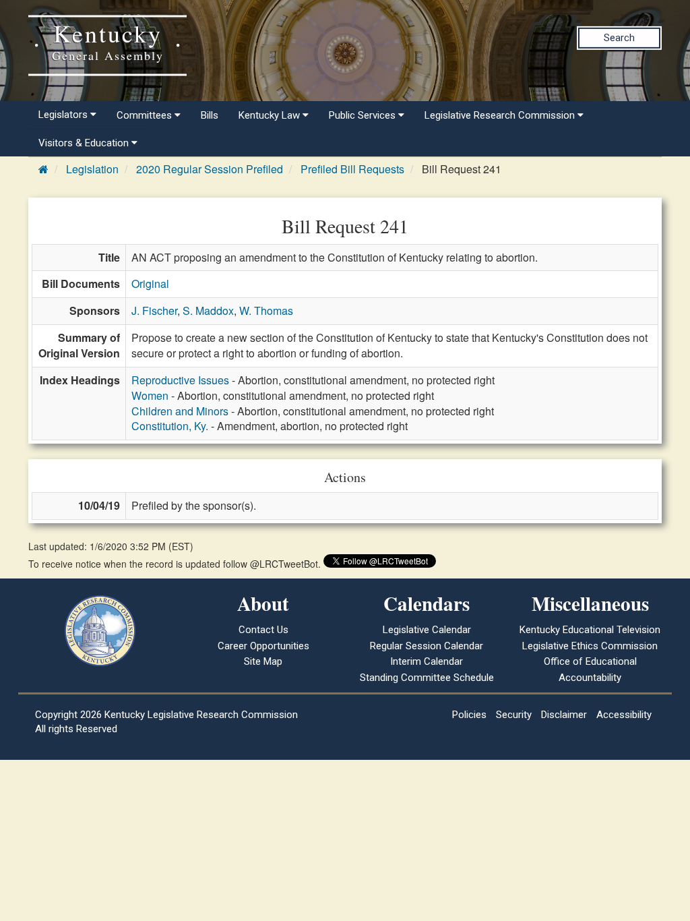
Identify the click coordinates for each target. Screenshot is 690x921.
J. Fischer (154, 310)
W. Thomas (266, 310)
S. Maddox (208, 310)
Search (619, 38)
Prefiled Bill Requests (352, 169)
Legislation (92, 169)
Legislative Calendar (427, 630)
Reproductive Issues (180, 380)
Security (514, 715)
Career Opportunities (263, 646)
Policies (469, 715)
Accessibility (624, 715)
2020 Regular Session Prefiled (209, 169)
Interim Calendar (426, 661)
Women (149, 395)
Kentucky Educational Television (590, 630)
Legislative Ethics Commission (590, 646)
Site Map (263, 661)
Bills (209, 115)
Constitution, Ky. (169, 426)
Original (150, 283)
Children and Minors (179, 411)
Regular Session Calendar (426, 646)
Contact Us (263, 630)
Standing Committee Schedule (427, 678)
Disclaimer (564, 715)
